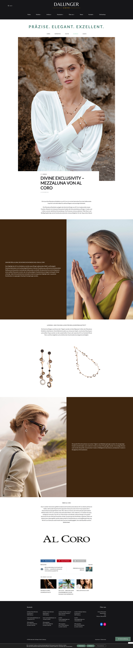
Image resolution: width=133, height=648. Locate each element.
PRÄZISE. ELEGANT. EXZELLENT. (66, 26)
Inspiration (58, 33)
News (81, 14)
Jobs (105, 614)
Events (84, 33)
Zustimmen (81, 645)
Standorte (59, 14)
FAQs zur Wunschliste (101, 616)
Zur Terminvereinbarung (123, 639)
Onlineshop (102, 14)
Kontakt (90, 14)
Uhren (48, 33)
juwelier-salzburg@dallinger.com (79, 618)
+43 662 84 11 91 (30, 619)
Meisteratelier (103, 613)
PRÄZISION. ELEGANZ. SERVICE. (78, 569)
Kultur (67, 33)
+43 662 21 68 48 (46, 619)
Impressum (97, 639)
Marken (38, 14)
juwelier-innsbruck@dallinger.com (64, 618)
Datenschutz (103, 639)
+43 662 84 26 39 (78, 620)
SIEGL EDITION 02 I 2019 (83, 590)
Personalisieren (100, 645)
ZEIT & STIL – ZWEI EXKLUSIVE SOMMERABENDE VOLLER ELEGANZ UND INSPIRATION (66, 592)
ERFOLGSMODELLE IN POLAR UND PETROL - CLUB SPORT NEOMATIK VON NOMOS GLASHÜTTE (53, 569)
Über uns (71, 14)
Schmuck (75, 33)
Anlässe (48, 14)
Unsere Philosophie (102, 611)
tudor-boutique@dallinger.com (49, 617)
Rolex (29, 14)
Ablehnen (90, 645)
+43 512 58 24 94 (62, 620)
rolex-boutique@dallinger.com (33, 617)
